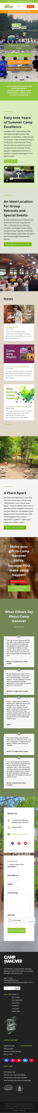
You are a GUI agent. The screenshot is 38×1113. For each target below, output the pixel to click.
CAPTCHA (11, 915)
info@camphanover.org (20, 834)
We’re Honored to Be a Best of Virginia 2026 (17, 1080)
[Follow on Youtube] (25, 843)
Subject (10, 884)
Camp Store (15, 1008)
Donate (30, 6)
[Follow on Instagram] (19, 843)
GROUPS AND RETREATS (19, 69)
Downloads (15, 1005)
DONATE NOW (18, 582)
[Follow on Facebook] (12, 843)
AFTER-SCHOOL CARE (19, 62)
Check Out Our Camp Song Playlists (17, 367)
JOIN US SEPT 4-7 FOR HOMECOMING (19, 11)
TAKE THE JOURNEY (15, 527)
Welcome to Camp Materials (12, 1051)
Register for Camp (9, 1046)
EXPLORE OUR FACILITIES (18, 244)
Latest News (16, 1003)
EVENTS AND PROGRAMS (19, 55)
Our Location (16, 997)
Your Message (12, 893)
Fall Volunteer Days (12, 327)
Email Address (13, 875)
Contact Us (15, 994)
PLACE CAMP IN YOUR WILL (19, 588)
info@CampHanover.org (11, 980)
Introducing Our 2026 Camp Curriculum (18, 406)
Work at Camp (8, 1054)
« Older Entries (8, 424)
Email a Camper (8, 1048)
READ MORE (10, 161)
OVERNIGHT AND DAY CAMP (19, 46)
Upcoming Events (17, 1000)
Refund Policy (16, 1011)
